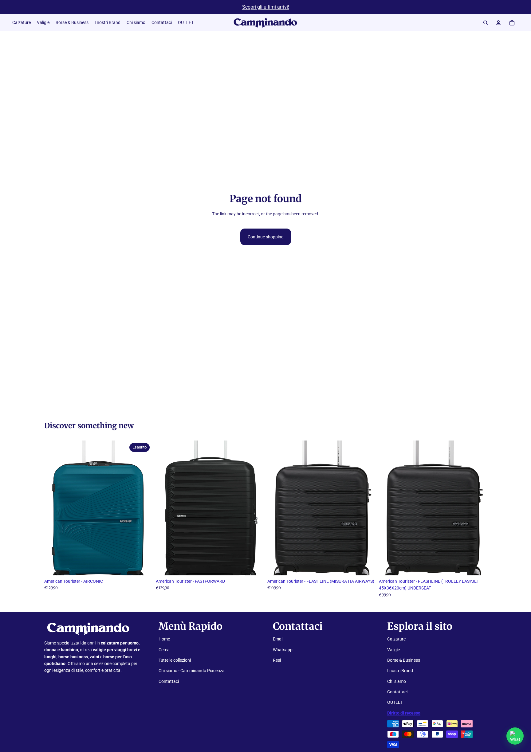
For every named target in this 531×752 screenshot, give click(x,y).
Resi (277, 660)
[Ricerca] (485, 22)
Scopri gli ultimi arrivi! (265, 7)
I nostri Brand (400, 670)
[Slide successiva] (143, 508)
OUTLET (395, 702)
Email (278, 638)
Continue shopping (266, 236)
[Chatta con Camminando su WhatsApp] (515, 736)
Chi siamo (396, 681)
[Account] (498, 22)
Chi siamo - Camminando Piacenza (192, 670)
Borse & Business (403, 660)
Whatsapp (283, 649)
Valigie (393, 649)
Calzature (396, 638)
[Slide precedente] (53, 508)
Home (164, 638)
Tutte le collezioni (175, 660)
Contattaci (169, 681)
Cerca (164, 649)
